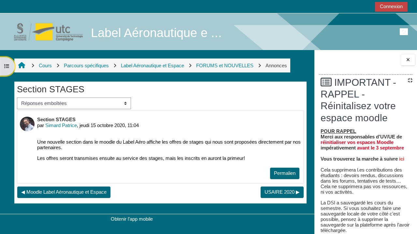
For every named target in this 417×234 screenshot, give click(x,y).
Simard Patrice (61, 125)
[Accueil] (45, 31)
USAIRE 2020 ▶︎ (282, 192)
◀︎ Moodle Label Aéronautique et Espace (64, 192)
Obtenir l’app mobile (132, 219)
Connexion (391, 6)
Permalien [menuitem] (284, 173)
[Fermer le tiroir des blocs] (408, 60)
